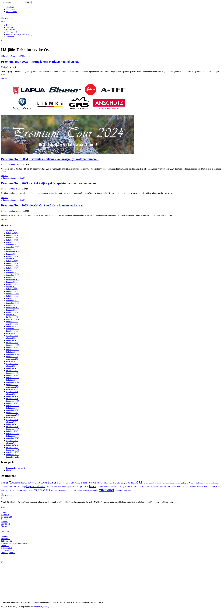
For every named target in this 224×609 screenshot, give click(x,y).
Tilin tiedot (10, 9)
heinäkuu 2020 (12, 396)
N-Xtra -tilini (11, 11)
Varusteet (5, 526)
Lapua (185, 482)
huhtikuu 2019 (12, 431)
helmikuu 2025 (12, 273)
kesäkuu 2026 (12, 235)
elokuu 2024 (11, 287)
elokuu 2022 (11, 338)
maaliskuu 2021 (12, 378)
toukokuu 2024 (12, 294)
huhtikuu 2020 (12, 403)
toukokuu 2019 (12, 429)
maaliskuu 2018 (12, 452)
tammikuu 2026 (12, 247)
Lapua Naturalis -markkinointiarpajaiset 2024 (62, 487)
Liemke (100, 486)
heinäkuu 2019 (12, 424)
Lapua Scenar (83, 486)
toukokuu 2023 (12, 319)
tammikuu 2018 (12, 457)
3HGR (3, 483)
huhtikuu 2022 (12, 347)
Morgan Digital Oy (41, 607)
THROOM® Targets (91, 490)
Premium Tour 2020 (152, 487)
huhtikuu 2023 (12, 322)
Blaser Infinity (62, 483)
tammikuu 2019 (12, 438)
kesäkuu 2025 (12, 263)
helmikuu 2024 (12, 301)
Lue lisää (4, 78)
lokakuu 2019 (12, 417)
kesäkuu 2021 (12, 371)
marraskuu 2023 (12, 308)
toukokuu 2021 (12, 373)
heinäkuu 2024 (12, 289)
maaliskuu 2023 (12, 324)
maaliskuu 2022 (12, 350)
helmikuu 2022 (12, 352)
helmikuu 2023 (12, 326)
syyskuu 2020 (12, 392)
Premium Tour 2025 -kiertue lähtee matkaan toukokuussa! (40, 61)
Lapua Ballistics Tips (8, 486)
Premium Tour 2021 (167, 487)
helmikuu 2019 (12, 436)
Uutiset (4, 67)
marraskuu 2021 (12, 359)
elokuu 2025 (11, 259)
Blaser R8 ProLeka (73, 483)
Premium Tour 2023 (197, 487)
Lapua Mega (21, 487)
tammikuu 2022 (12, 354)
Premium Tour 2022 (181, 486)
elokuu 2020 (11, 394)
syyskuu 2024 (12, 284)
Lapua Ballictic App (198, 483)
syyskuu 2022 (12, 336)
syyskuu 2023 (12, 312)
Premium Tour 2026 (8, 490)
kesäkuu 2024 (12, 291)
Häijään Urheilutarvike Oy (152, 483)
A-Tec (10, 482)
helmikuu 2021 (12, 380)
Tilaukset (10, 7)
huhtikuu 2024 (12, 296)
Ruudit (4, 519)
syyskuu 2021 (12, 364)
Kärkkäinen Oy (174, 483)
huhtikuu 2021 (12, 375)
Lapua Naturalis (35, 486)
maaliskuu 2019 (12, 433)
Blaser (52, 482)
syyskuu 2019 (12, 419)
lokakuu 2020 (12, 389)
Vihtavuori (106, 490)
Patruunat (5, 514)
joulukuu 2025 (12, 249)
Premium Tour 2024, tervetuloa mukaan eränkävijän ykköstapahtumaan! (50, 159)
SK (35, 490)
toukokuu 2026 (12, 238)
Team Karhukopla (78, 490)
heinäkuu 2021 (12, 368)
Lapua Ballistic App (213, 483)
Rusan (25, 490)
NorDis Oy (119, 486)
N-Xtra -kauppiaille (9, 550)
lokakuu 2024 (12, 282)
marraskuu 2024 (12, 280)
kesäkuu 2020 (12, 398)
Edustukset (10, 30)
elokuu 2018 (11, 443)
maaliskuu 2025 (12, 270)
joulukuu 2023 (12, 305)
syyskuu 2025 (12, 256)
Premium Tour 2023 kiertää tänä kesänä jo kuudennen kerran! (43, 205)
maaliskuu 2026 (12, 242)
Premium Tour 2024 (211, 486)
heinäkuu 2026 (12, 233)
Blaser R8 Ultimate (90, 482)
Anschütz (19, 482)
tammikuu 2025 (12, 275)
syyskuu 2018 (12, 440)
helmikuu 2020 (12, 408)
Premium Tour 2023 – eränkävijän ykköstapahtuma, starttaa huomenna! (49, 183)
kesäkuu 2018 (12, 447)
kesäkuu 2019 (12, 426)
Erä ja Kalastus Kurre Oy (107, 483)
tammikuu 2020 (12, 410)
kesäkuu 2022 (12, 343)
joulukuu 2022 (12, 331)
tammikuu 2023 (12, 329)
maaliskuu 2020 (12, 405)
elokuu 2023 (11, 315)
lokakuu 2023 (12, 310)
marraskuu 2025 (12, 252)
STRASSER (44, 490)
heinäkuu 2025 (12, 261)
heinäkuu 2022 (12, 340)
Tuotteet (9, 27)
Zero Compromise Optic (123, 490)
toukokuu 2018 (12, 450)
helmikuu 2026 (12, 245)
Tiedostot (10, 37)
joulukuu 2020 (12, 385)
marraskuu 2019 (12, 415)
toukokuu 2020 (12, 401)
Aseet (3, 512)
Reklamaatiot (6, 548)
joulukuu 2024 (12, 277)
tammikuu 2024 (12, 303)
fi (1, 16)
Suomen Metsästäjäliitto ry (61, 490)
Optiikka (4, 521)
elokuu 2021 (11, 366)
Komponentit (6, 517)
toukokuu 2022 (12, 345)
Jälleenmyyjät (11, 32)
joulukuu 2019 (12, 412)
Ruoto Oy (19, 490)
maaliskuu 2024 (12, 298)
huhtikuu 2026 (12, 240)
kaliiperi (166, 483)
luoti (105, 486)
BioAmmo (42, 483)
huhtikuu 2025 (12, 268)
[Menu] (4, 21)
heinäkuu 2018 (12, 445)
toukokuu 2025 (12, 266)
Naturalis (110, 487)
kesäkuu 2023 (12, 317)
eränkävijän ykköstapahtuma (125, 483)
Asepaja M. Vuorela (31, 483)
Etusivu (9, 25)
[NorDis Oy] (6, 495)
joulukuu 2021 (12, 357)
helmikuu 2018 (12, 454)
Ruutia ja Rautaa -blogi (10, 164)
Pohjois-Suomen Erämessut (135, 486)
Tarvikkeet (5, 524)
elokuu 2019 (11, 422)
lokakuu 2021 (12, 361)
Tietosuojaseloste (8, 552)
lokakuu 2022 (12, 333)
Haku (28, 2)
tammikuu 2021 (12, 382)
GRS (139, 482)
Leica (92, 486)
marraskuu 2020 (12, 387)
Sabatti (31, 490)
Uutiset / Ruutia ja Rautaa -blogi (19, 34)
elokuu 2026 (11, 231)
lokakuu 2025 (12, 254)
